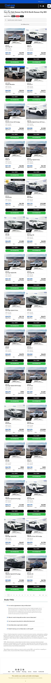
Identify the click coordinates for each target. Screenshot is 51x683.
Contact (35, 671)
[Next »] (46, 595)
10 (33, 595)
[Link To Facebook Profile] (16, 669)
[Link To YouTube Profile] (21, 669)
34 (39, 595)
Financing (24, 671)
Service (29, 671)
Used (13, 671)
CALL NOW (15, 59)
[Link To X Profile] (18, 669)
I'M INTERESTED (14, 62)
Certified (18, 671)
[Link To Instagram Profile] (23, 669)
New (9, 671)
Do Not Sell (41, 671)
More (14, 55)
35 (43, 595)
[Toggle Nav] (49, 6)
